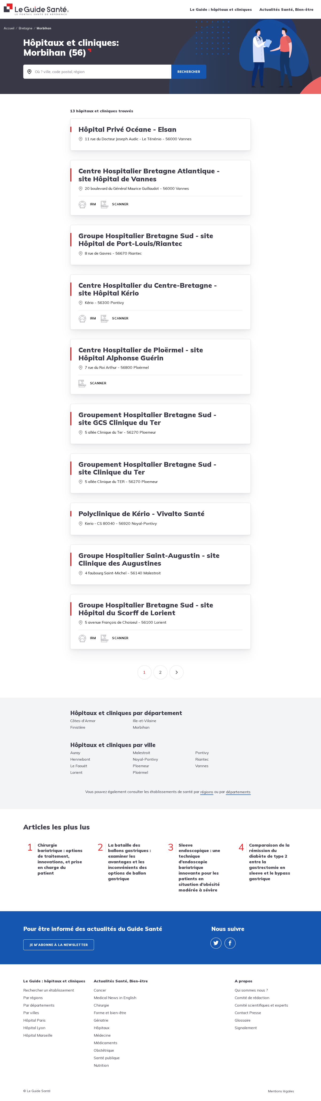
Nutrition (101, 1065)
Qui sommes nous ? (251, 990)
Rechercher (188, 72)
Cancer (100, 990)
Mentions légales (281, 1091)
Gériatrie (101, 1020)
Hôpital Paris (34, 1020)
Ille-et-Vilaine (144, 720)
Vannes (201, 765)
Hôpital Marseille (37, 1035)
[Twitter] (216, 943)
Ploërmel (140, 772)
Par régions (33, 997)
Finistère (77, 727)
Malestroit (141, 752)
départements (238, 792)
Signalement (246, 1027)
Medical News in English (115, 997)
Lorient (76, 772)
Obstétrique (104, 1050)
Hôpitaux (102, 1027)
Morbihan (141, 727)
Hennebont (80, 759)
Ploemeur (141, 765)
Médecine (102, 1035)
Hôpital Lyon (34, 1027)
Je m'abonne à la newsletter (58, 945)
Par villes (31, 1012)
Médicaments (105, 1042)
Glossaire (243, 1020)
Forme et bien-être (110, 1012)
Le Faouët (78, 765)
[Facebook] (230, 943)
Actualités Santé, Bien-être (286, 9)
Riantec (202, 759)
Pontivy (202, 752)
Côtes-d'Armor (82, 720)
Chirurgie (101, 1005)
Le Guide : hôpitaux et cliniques (221, 9)
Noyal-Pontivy (145, 759)
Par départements (39, 1005)
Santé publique (107, 1057)
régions (206, 792)
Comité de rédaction (252, 997)
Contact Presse (248, 1012)
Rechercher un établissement (48, 990)
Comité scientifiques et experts (261, 1005)
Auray (75, 752)
